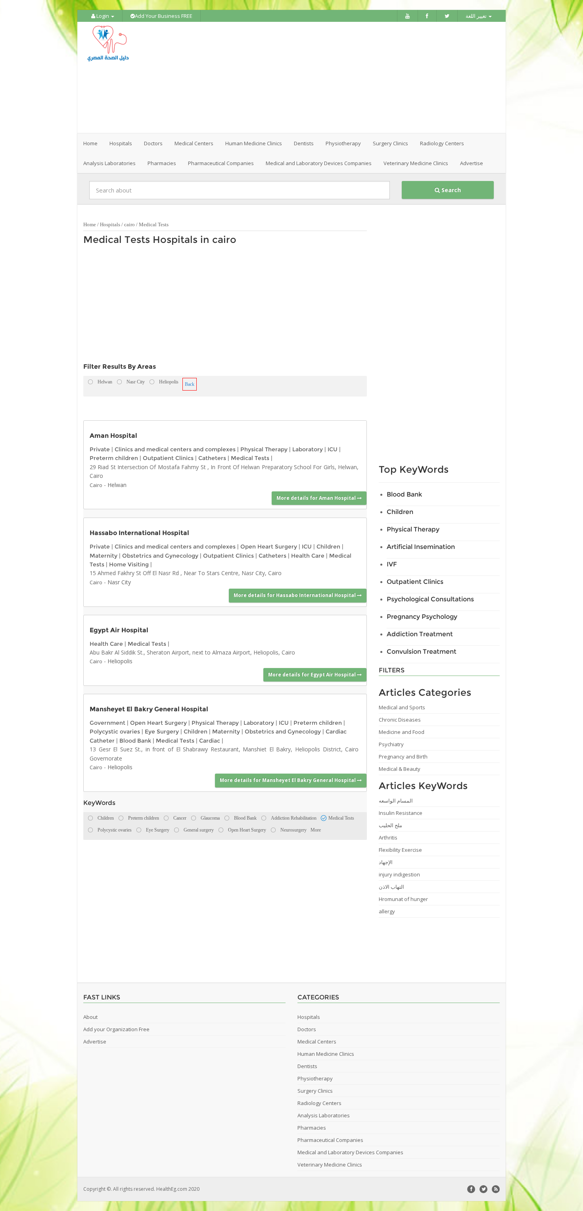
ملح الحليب (390, 825)
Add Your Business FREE (163, 15)
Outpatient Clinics (168, 458)
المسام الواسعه (396, 800)
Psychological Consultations (430, 599)
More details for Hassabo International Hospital (295, 595)
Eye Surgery (162, 731)
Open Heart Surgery (268, 546)
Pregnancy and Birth (403, 756)
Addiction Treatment (420, 634)
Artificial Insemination (421, 547)
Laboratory (307, 449)
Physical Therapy (264, 449)
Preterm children (114, 458)
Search (450, 190)
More (316, 830)
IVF (392, 564)
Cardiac (209, 740)
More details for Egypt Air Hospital (312, 674)
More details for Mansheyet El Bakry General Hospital (288, 780)
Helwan (117, 485)
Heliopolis (119, 661)
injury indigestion (399, 874)
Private (100, 449)
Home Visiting (129, 564)
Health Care (307, 555)
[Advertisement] (336, 77)
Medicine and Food (401, 731)
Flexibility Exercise (400, 849)
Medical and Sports (402, 707)
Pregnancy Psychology (422, 616)
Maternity (103, 555)
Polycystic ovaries (115, 731)
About (90, 1016)
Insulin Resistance (400, 812)
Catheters (212, 458)
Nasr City (119, 582)
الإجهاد (386, 862)
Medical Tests (154, 224)
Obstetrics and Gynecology (160, 555)
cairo (129, 224)
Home (90, 143)
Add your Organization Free (116, 1029)
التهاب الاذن (391, 886)
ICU (333, 449)
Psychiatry (391, 744)
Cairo (96, 485)
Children (328, 546)
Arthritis (388, 837)
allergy (387, 911)
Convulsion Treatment (421, 651)
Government (107, 722)
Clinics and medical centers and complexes (175, 449)
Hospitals (110, 224)
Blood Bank (135, 740)
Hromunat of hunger (403, 899)
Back (189, 384)
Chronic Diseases (400, 719)
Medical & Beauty (399, 768)
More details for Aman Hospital (316, 498)
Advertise (471, 163)
